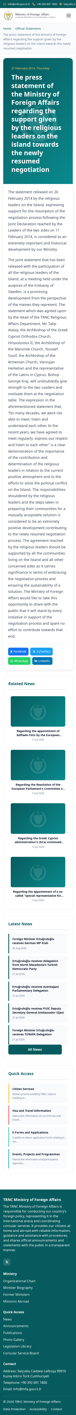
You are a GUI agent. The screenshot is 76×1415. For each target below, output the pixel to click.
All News (35, 1049)
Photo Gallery (13, 1339)
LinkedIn (44, 661)
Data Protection (14, 1409)
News (7, 1319)
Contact (56, 1409)
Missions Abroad (16, 1301)
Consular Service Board (21, 1353)
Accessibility (38, 1409)
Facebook (20, 651)
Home (7, 28)
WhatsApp (21, 661)
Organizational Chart (19, 1281)
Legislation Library (17, 1346)
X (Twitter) (43, 651)
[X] (7, 1262)
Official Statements (28, 28)
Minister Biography (18, 1287)
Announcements (16, 1326)
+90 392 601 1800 (47, 4)
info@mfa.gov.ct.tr (19, 4)
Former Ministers (16, 1294)
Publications (12, 1333)
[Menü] (69, 15)
